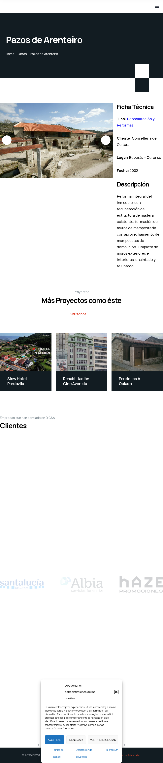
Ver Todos (78, 314)
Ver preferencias (103, 740)
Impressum (112, 750)
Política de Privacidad (127, 755)
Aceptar (54, 740)
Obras (22, 54)
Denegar (76, 740)
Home (10, 54)
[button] (116, 692)
